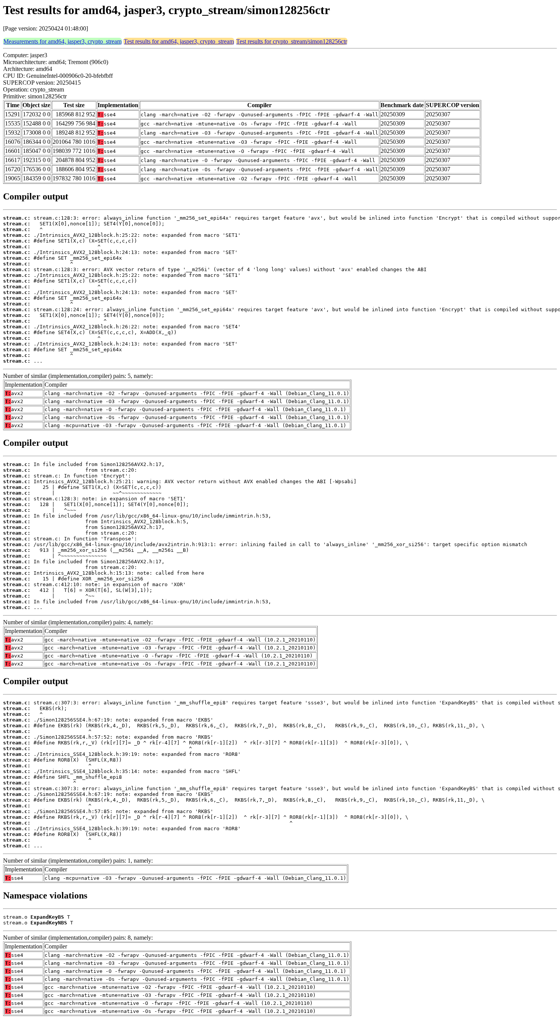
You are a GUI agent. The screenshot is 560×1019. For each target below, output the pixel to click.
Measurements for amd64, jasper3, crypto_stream (62, 41)
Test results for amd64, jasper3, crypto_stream (179, 41)
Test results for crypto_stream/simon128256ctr (291, 41)
